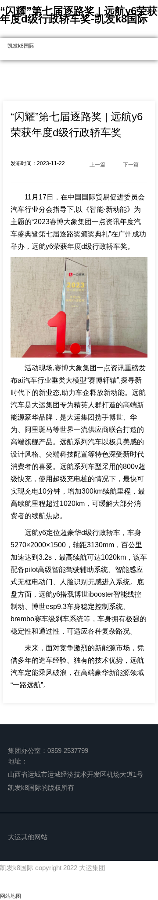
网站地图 (10, 896)
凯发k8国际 (20, 46)
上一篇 (97, 165)
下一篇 (131, 165)
